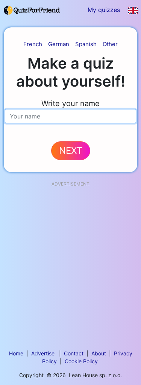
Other (110, 44)
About (98, 353)
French (32, 44)
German (58, 44)
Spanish (86, 44)
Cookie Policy (81, 361)
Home (16, 353)
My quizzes (104, 9)
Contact (73, 353)
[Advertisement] (70, 257)
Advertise (43, 353)
